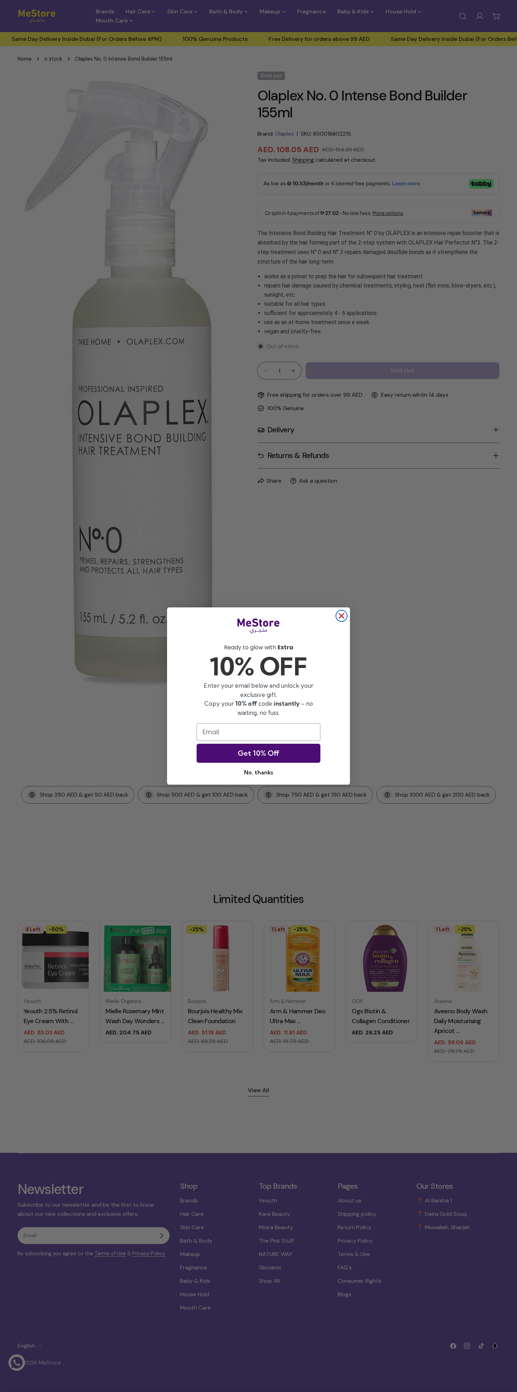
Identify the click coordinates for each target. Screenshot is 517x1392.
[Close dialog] (341, 615)
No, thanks (258, 772)
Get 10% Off (258, 753)
